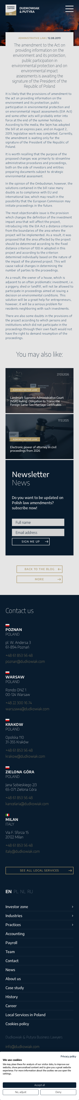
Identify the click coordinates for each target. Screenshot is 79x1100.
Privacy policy (68, 1056)
